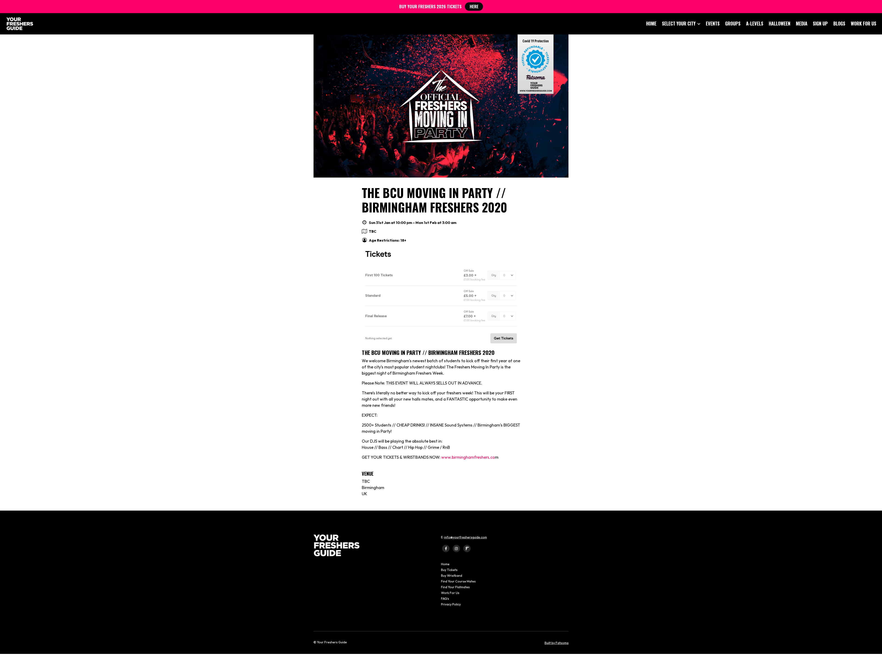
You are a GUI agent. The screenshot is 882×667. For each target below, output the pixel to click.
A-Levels (754, 23)
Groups (733, 23)
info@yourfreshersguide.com (465, 537)
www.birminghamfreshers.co (468, 457)
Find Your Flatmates (455, 587)
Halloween (779, 23)
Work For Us (863, 23)
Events (713, 23)
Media (801, 23)
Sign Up (820, 23)
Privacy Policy (451, 604)
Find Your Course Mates (458, 581)
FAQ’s (445, 598)
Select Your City (678, 23)
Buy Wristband (451, 576)
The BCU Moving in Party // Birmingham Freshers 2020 (434, 200)
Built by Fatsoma (556, 643)
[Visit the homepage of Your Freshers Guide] (18, 23)
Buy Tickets (449, 570)
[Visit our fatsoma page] (467, 548)
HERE (474, 6)
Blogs (839, 23)
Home (651, 23)
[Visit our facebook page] (446, 548)
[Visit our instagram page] (456, 548)
